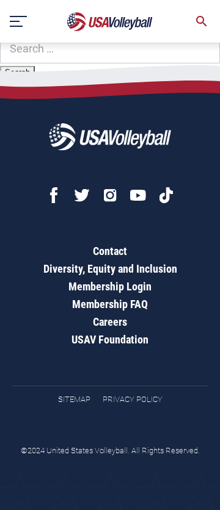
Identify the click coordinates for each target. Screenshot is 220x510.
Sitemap (74, 399)
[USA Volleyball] (110, 21)
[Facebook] (54, 195)
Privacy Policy (133, 399)
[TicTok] (166, 195)
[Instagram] (110, 195)
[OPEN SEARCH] (201, 21)
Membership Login (110, 286)
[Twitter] (82, 195)
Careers (110, 321)
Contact (110, 251)
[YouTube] (138, 195)
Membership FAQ (110, 304)
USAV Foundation (110, 339)
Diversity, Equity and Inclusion (110, 268)
